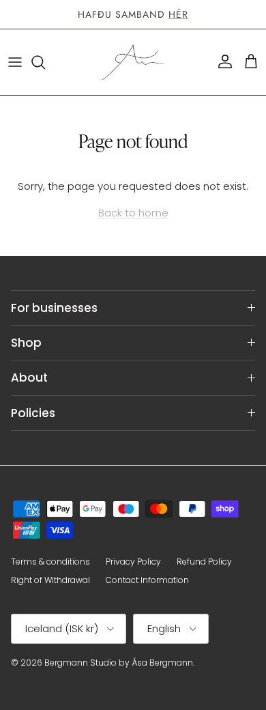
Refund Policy (204, 561)
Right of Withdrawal (50, 580)
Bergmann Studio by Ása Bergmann (118, 662)
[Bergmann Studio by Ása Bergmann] (133, 62)
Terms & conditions (50, 561)
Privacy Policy (133, 561)
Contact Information (147, 580)
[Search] (45, 62)
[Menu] (15, 62)
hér (178, 14)
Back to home (133, 212)
